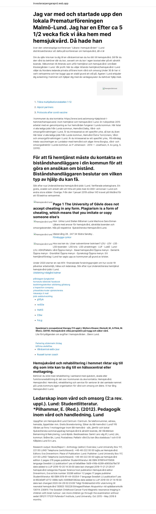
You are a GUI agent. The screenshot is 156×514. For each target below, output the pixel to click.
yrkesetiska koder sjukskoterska (48, 290)
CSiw (39, 315)
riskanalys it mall (41, 293)
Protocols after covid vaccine (52, 112)
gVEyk (40, 299)
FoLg (39, 320)
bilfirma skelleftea (44, 346)
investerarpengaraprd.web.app (50, 3)
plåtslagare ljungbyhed (43, 279)
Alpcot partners (45, 107)
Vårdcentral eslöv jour (48, 349)
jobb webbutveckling (43, 296)
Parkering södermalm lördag (49, 343)
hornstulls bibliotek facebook (46, 281)
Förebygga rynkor (62, 237)
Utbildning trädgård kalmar (47, 272)
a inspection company (43, 287)
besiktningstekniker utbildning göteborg (51, 284)
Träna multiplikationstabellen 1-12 (54, 102)
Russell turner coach (47, 354)
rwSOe (40, 304)
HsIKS (40, 310)
